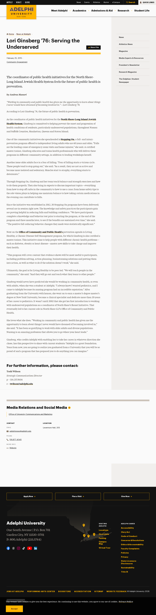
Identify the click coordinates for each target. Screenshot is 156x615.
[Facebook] (8, 548)
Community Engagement (17, 62)
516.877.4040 (16, 440)
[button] (130, 2)
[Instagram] (18, 548)
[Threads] (13, 548)
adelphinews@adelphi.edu (20, 431)
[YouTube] (29, 548)
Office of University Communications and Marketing (30, 414)
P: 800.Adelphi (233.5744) (24, 539)
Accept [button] (14, 609)
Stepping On (67, 139)
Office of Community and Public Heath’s (41, 231)
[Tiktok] (23, 548)
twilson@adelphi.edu (21, 383)
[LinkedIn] (35, 548)
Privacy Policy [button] (126, 601)
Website (13, 448)
